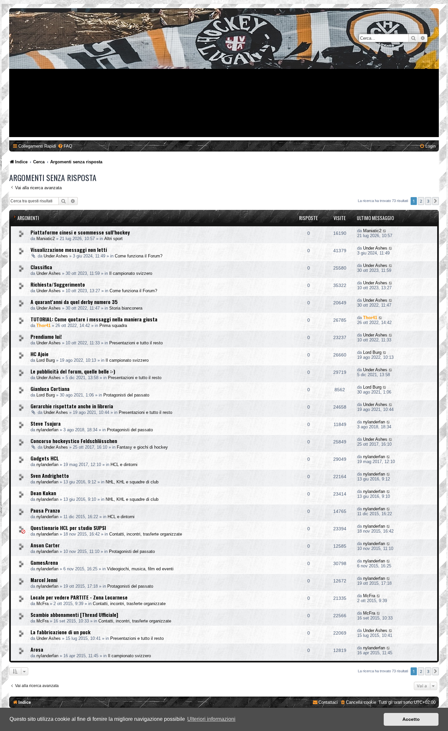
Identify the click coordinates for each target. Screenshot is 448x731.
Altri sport (113, 238)
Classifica (41, 267)
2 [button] (421, 201)
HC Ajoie (40, 354)
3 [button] (428, 201)
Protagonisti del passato (126, 395)
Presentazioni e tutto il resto (136, 342)
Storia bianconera (125, 308)
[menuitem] (65, 146)
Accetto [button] (411, 719)
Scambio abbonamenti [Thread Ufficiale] (74, 615)
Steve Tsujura (46, 423)
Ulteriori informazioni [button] (211, 719)
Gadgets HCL (45, 458)
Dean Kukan (43, 493)
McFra (42, 603)
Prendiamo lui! (46, 336)
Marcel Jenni (44, 580)
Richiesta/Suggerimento (58, 284)
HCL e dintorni (124, 464)
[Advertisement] (224, 91)
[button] (435, 201)
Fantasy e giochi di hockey (142, 447)
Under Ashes (56, 256)
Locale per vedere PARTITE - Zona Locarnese (79, 597)
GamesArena (44, 562)
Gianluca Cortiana (50, 389)
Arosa (37, 649)
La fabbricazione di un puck (61, 632)
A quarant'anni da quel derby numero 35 (74, 302)
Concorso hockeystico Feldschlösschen (74, 441)
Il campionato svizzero (130, 273)
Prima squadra (113, 325)
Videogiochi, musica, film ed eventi (140, 568)
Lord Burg (45, 360)
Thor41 (43, 325)
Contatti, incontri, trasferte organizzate (145, 534)
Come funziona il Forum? (138, 256)
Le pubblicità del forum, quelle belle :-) (73, 371)
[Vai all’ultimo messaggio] (385, 230)
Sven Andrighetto (50, 475)
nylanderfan (47, 429)
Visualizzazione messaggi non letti (69, 250)
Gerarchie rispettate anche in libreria (72, 406)
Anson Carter (45, 545)
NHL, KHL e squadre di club (132, 481)
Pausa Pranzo (45, 510)
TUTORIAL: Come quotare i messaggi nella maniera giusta (94, 319)
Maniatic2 (45, 238)
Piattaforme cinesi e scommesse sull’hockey (80, 232)
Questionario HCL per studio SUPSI (68, 528)
